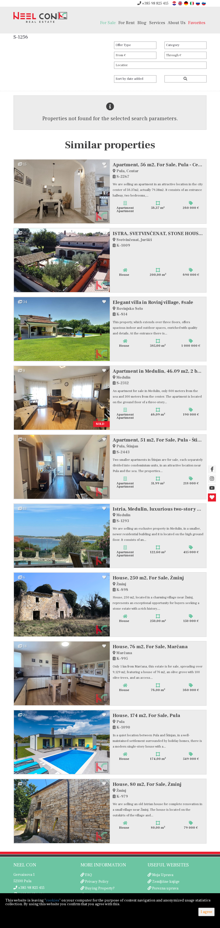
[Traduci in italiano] (192, 3)
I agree (206, 912)
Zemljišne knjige (165, 881)
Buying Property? (100, 888)
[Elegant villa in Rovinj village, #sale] (62, 329)
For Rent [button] (126, 22)
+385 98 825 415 (154, 3)
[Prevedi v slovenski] (204, 3)
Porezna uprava (165, 888)
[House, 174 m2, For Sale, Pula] (62, 742)
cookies (52, 900)
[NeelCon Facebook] (212, 469)
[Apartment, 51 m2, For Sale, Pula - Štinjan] (62, 467)
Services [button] (157, 22)
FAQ (88, 875)
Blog (141, 22)
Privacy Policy (97, 881)
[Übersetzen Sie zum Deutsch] (186, 3)
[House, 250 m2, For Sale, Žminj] (62, 604)
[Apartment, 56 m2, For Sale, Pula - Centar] (62, 191)
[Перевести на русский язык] (198, 3)
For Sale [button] (108, 22)
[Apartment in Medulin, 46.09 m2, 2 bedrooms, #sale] (62, 398)
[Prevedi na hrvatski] (174, 3)
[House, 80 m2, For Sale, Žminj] (62, 811)
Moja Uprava (162, 875)
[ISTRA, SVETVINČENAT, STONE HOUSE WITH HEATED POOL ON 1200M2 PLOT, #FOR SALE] (62, 260)
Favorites (196, 22)
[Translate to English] (180, 3)
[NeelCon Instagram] (212, 479)
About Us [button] (176, 22)
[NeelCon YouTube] (212, 488)
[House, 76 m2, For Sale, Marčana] (62, 673)
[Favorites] (212, 497)
